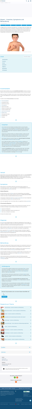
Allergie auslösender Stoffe (4, 231)
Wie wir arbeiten (27, 388)
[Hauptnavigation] (31, 1)
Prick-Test (8, 230)
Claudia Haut (4, 358)
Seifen (9, 272)
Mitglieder (9, 388)
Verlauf (3, 63)
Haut (28, 128)
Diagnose (4, 66)
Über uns (20, 388)
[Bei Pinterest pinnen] (26, 25)
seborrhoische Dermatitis (6, 111)
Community (6, 388)
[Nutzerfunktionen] (28, 1)
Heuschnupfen (17, 139)
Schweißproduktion (13, 142)
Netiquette (13, 388)
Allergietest (10, 228)
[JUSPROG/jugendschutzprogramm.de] (26, 391)
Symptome (4, 64)
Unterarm (13, 231)
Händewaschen (25, 270)
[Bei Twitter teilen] (16, 25)
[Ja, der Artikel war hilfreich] (15, 377)
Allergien (5, 138)
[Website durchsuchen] (27, 1)
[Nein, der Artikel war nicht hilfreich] (17, 377)
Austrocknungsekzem (5, 100)
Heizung (16, 129)
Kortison (1, 249)
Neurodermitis (10, 139)
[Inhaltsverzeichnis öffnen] (30, 400)
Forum (3, 388)
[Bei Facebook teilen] (5, 25)
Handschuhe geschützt (7, 145)
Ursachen (4, 61)
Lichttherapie (2, 258)
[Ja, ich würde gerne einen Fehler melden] (16, 382)
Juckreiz (10, 188)
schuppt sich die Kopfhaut (19, 197)
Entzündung (13, 249)
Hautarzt (3, 222)
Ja (3, 293)
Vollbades (10, 270)
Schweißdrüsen (20, 141)
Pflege (24, 268)
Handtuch (24, 274)
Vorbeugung (4, 70)
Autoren (23, 388)
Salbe (28, 248)
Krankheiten (6, 2)
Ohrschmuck (18, 151)
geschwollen (29, 201)
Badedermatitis (4, 112)
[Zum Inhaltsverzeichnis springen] (16, 120)
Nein (4, 294)
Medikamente (2, 257)
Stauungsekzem (4, 105)
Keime (3, 136)
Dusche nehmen (18, 270)
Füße (10, 143)
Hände (14, 143)
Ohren (3, 151)
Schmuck (18, 279)
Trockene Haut (4, 128)
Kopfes (12, 197)
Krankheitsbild (4, 59)
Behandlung (4, 68)
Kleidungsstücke (24, 284)
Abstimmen (4, 296)
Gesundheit (2, 2)
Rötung (12, 193)
